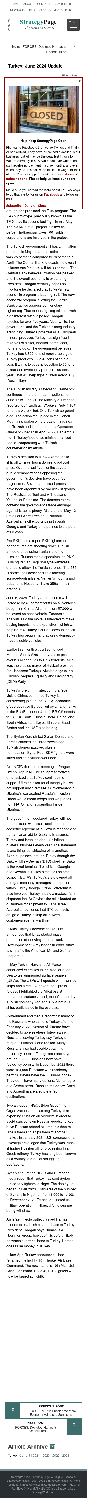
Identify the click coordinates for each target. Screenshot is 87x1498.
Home (15, 4)
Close (42, 205)
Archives (71, 75)
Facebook (51, 194)
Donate (29, 205)
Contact (43, 4)
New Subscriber (22, 9)
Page (38, 24)
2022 (56, 1455)
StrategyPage (41, 1477)
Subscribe (14, 205)
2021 (65, 1455)
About (28, 4)
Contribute (63, 4)
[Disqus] (43, 1342)
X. (12, 198)
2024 (36, 1455)
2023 (46, 1455)
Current (24, 1455)
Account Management (56, 9)
